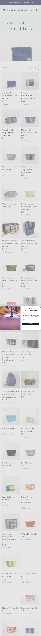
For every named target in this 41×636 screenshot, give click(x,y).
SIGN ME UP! (31, 323)
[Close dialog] (39, 307)
